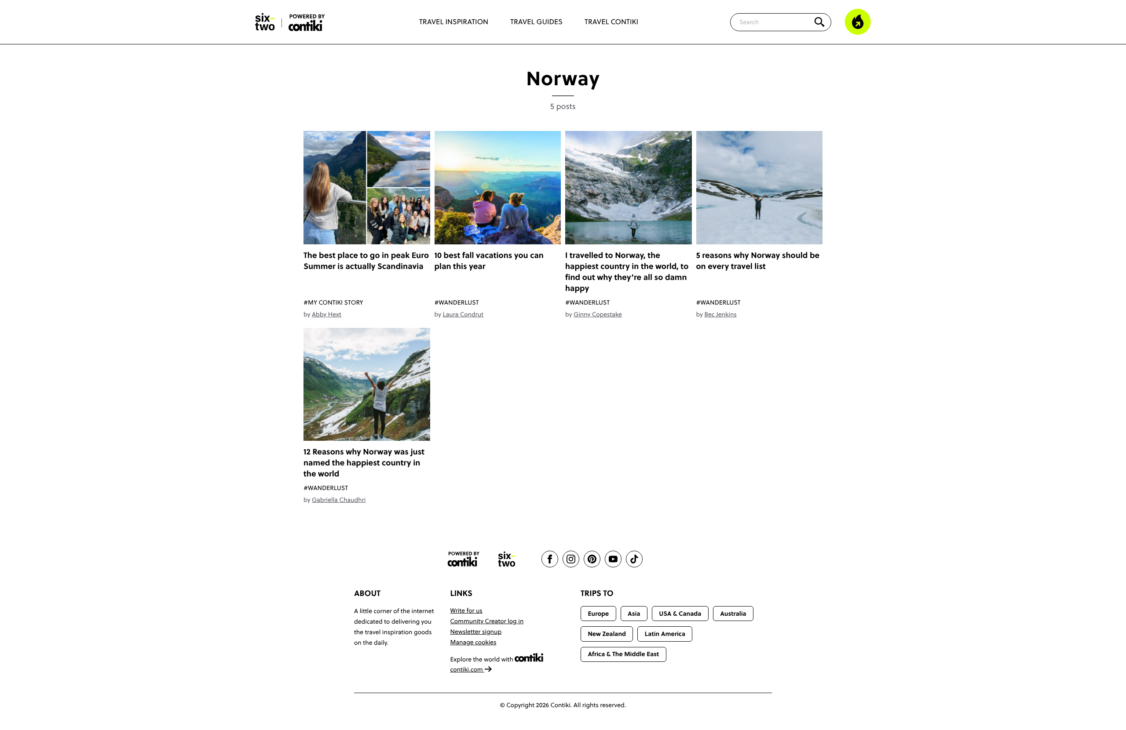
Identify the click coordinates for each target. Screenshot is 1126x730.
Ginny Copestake (598, 314)
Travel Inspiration (453, 22)
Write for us (466, 610)
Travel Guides (536, 22)
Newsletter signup (476, 631)
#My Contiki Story (333, 302)
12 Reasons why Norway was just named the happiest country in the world (363, 462)
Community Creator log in (487, 621)
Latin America (665, 633)
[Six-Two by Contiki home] (265, 22)
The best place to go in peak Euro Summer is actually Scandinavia (366, 261)
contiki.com (467, 669)
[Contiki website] (463, 559)
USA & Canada (680, 613)
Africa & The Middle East (623, 654)
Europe (598, 613)
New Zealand (607, 633)
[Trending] (857, 22)
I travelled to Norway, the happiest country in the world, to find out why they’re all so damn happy (626, 272)
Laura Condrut (462, 314)
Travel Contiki (611, 22)
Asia (634, 613)
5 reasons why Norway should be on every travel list (758, 261)
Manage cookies (473, 642)
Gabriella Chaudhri (339, 499)
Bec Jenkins (720, 314)
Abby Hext (326, 314)
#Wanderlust (457, 302)
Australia (733, 613)
